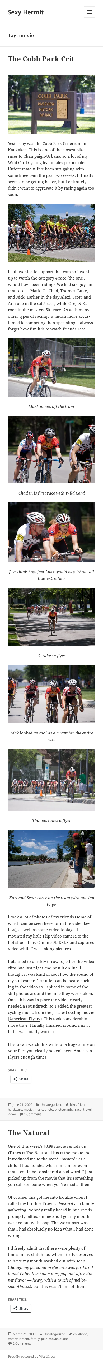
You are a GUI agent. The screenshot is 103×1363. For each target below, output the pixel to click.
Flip (46, 936)
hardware (15, 1109)
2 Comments (22, 1343)
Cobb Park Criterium (62, 143)
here (48, 923)
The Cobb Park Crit (41, 58)
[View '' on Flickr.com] (51, 104)
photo (49, 1109)
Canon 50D (47, 942)
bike (73, 1104)
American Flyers (24, 1018)
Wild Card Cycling (25, 162)
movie (28, 1109)
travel (87, 1109)
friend (82, 1104)
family (35, 1338)
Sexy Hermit (26, 12)
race (78, 1109)
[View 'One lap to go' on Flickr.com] (51, 859)
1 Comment (32, 1114)
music (38, 1109)
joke (44, 1338)
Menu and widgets (89, 17)
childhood (80, 1334)
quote (63, 1338)
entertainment (18, 1338)
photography (64, 1109)
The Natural (29, 1132)
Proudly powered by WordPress (31, 1356)
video (12, 1114)
